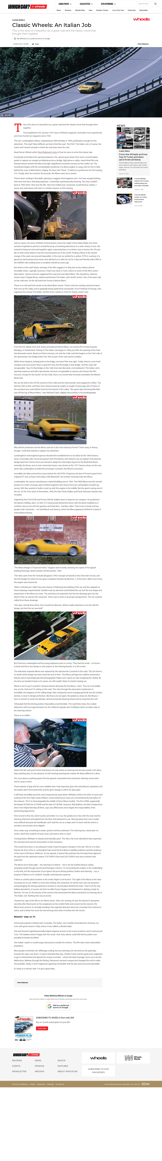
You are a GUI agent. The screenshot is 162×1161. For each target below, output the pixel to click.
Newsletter (144, 10)
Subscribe (132, 10)
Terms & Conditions (20, 1084)
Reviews (68, 10)
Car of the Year (118, 10)
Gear (90, 10)
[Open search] (155, 4)
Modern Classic (102, 10)
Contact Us (60, 1084)
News (59, 10)
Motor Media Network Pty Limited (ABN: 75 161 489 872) (123, 1084)
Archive (39, 1071)
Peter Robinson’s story (47, 152)
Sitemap (50, 1084)
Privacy (33, 1084)
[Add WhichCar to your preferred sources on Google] (58, 1006)
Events (16, 1066)
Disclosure (41, 1084)
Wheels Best (80, 10)
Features (63, 1066)
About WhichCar (67, 1071)
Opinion (39, 1066)
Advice (61, 1060)
